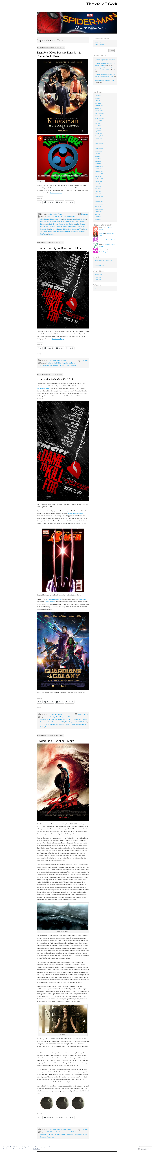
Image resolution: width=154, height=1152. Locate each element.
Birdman (46, 219)
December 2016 (99, 110)
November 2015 (99, 143)
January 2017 (98, 108)
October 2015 (98, 146)
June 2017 (98, 95)
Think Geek (98, 279)
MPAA (75, 722)
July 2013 (97, 214)
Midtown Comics (99, 265)
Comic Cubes (98, 274)
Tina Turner (43, 234)
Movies (55, 214)
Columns (64, 10)
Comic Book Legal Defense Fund (103, 260)
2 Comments (84, 360)
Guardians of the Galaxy (80, 719)
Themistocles (50, 1137)
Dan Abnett (61, 719)
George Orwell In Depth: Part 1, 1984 (104, 80)
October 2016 (98, 115)
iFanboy (97, 263)
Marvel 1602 (60, 722)
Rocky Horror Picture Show (71, 226)
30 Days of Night (52, 216)
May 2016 (98, 128)
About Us (51, 10)
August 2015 (98, 151)
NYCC (80, 722)
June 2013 (98, 216)
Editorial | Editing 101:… (111, 240)
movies (66, 224)
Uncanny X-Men (70, 724)
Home (41, 10)
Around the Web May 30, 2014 (55, 379)
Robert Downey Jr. (57, 226)
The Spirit (81, 232)
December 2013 (99, 201)
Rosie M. (101, 233)
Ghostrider (68, 221)
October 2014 (98, 176)
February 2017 (99, 105)
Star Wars (79, 229)
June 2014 (98, 186)
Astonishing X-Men (61, 717)
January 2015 (98, 168)
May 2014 (98, 189)
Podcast (100, 10)
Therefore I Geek (101, 4)
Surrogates (74, 232)
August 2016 (98, 121)
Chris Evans (66, 219)
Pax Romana (81, 224)
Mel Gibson (59, 224)
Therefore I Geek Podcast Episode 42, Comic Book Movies (59, 54)
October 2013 (98, 206)
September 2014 (99, 179)
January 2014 (98, 199)
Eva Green (43, 221)
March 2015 (98, 163)
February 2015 (99, 166)
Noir (51, 365)
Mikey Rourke (44, 365)
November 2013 (99, 204)
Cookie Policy (36, 1149)
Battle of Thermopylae (54, 1134)
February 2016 (99, 136)
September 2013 (99, 209)
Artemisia (67, 1132)
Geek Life (87, 10)
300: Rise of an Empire (67, 216)
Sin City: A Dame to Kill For (58, 229)
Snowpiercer (72, 229)
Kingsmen (43, 224)
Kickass (82, 221)
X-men (47, 727)
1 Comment (84, 214)
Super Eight (67, 232)
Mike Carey (68, 722)
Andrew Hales (43, 47)
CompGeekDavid (52, 719)
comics (73, 219)
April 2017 (98, 100)
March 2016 (98, 133)
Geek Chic (98, 277)
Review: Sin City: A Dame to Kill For (59, 248)
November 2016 (99, 113)
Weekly (75, 10)
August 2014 (98, 181)
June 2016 (98, 126)
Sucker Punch (52, 232)
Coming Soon (98, 288)
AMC (41, 219)
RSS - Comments (99, 44)
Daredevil (79, 219)
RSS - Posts (98, 42)
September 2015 (99, 148)
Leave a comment (83, 714)
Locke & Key (51, 224)
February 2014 (99, 196)
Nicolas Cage (72, 224)
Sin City (46, 229)
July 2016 (97, 123)
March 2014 (98, 194)
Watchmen (51, 234)
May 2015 (98, 158)
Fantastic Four (51, 221)
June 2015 (98, 156)
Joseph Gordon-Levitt (68, 363)
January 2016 (98, 138)
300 (59, 216)
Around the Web (52, 714)
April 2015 (98, 161)
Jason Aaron (43, 722)
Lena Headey (78, 1134)
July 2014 (97, 184)
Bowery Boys (58, 219)
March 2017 (98, 103)
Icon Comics (75, 221)
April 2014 (98, 191)
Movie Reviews (61, 360)
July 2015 (97, 153)
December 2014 (99, 171)
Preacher (48, 226)
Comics (49, 214)
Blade (52, 219)
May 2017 (98, 98)
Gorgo (71, 1134)
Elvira (84, 219)
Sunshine (60, 232)
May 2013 (98, 219)
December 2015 (99, 141)
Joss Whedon (52, 722)
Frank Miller (60, 221)
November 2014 (99, 173)
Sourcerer (61, 724)
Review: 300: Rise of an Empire (55, 741)
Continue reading (56, 193)
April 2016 (98, 131)
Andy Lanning (51, 717)
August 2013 (98, 211)
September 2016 (99, 118)
